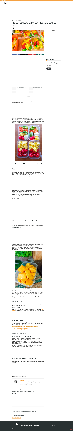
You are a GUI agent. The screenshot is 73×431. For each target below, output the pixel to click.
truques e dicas (24, 376)
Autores (27, 425)
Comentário (14, 393)
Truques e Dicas (19, 20)
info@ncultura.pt (14, 428)
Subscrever (48, 68)
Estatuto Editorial (23, 425)
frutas (20, 376)
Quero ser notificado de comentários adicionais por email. (21, 413)
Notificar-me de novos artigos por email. (18, 415)
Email (13, 407)
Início (13, 20)
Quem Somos (30, 425)
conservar (16, 376)
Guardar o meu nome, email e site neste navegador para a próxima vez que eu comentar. (25, 411)
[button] (28, 40)
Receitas (15, 20)
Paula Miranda (21, 380)
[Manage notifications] (71, 429)
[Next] (29, 96)
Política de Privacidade (36, 425)
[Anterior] (27, 96)
